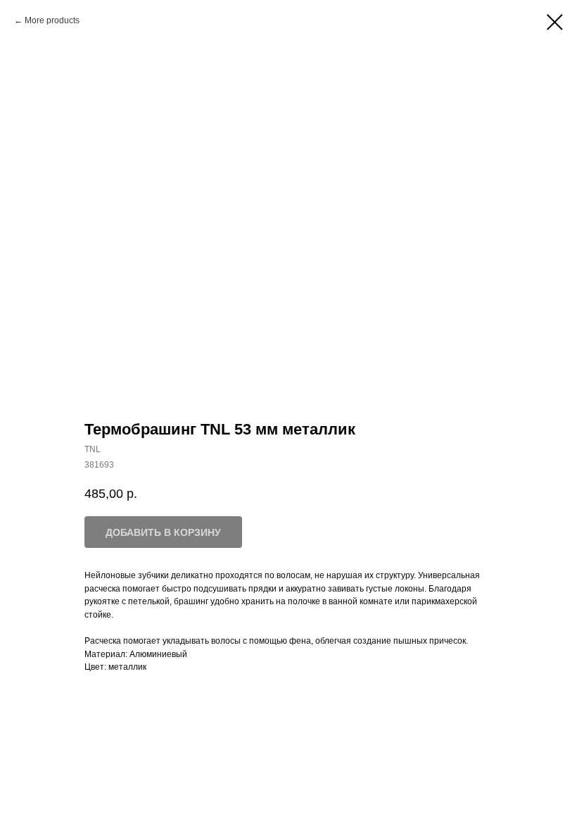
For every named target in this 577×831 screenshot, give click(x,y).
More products (52, 20)
